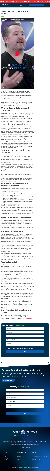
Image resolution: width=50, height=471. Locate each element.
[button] (21, 5)
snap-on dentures (11, 442)
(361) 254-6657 (26, 1)
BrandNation (36, 467)
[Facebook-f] (23, 438)
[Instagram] (26, 438)
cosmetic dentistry (12, 441)
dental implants (30, 441)
